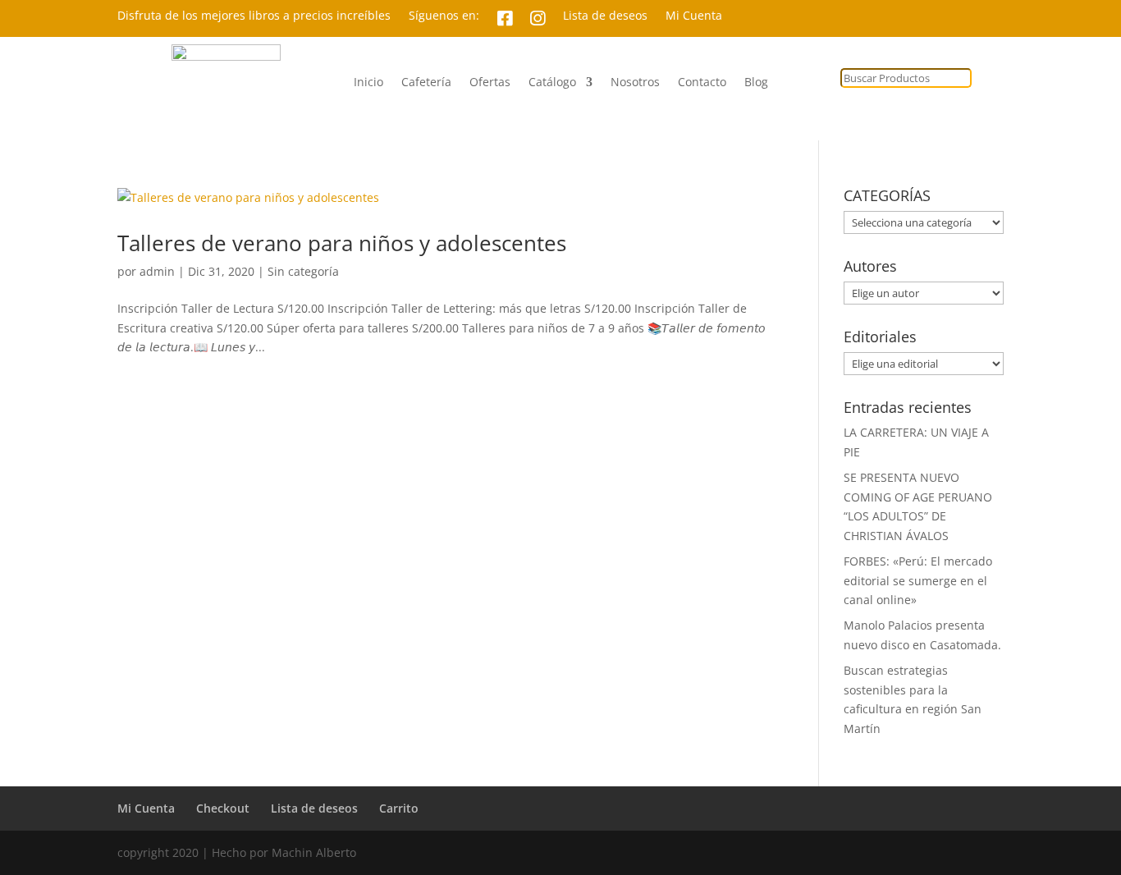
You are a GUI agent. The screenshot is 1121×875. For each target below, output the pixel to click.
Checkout (222, 808)
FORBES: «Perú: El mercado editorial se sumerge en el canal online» (918, 580)
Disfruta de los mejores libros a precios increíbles (254, 16)
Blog (756, 82)
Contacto (702, 82)
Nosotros (635, 82)
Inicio (368, 82)
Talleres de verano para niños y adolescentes (341, 243)
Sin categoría (303, 271)
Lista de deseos (605, 16)
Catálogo (552, 82)
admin (157, 271)
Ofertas (489, 82)
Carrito (399, 808)
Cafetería (426, 82)
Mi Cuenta (694, 16)
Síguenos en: (444, 16)
